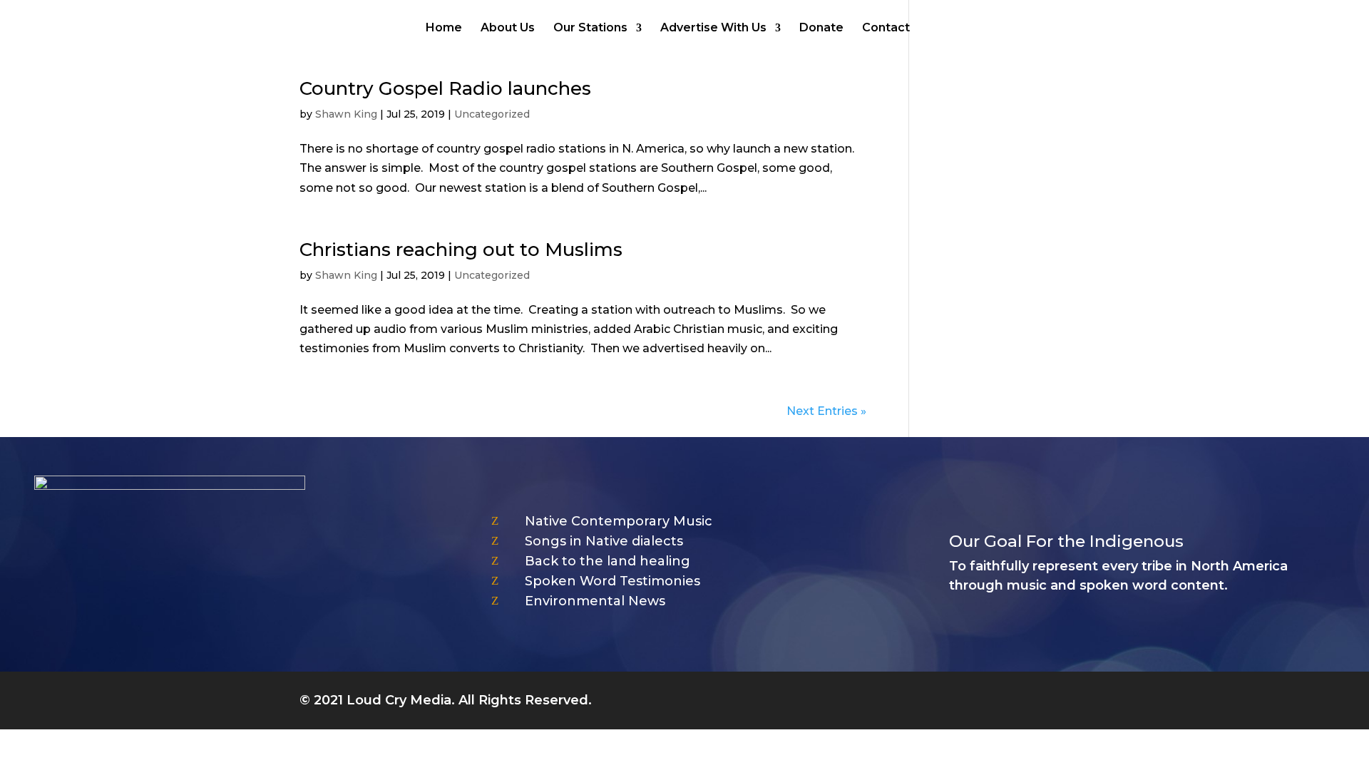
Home (444, 28)
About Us (508, 28)
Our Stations (590, 28)
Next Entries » (826, 411)
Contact (886, 28)
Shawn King (346, 114)
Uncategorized (492, 114)
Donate (821, 28)
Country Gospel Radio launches (445, 88)
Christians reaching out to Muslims (460, 249)
